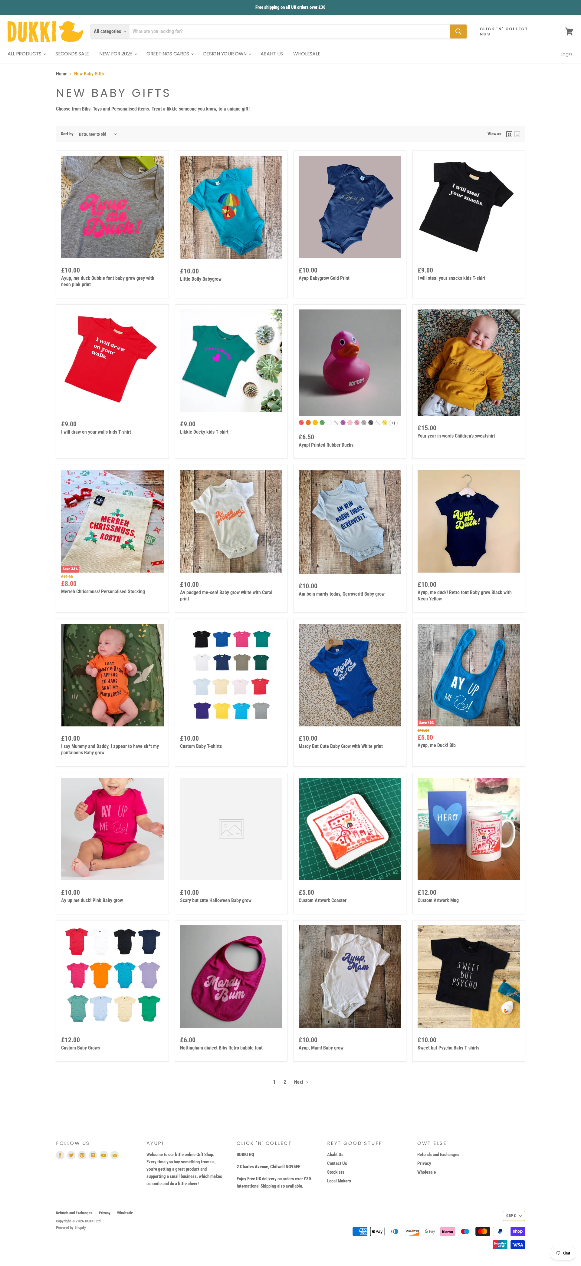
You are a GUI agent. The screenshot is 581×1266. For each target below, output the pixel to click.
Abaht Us (335, 1154)
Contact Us (337, 1163)
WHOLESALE (306, 53)
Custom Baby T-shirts (201, 746)
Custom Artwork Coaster (322, 900)
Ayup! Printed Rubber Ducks (326, 445)
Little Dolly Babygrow (201, 279)
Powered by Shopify (71, 1227)
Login (566, 54)
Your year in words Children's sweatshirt (456, 436)
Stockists (335, 1172)
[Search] (458, 31)
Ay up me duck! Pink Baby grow (92, 900)
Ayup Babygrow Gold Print (324, 278)
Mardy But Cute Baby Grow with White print (341, 746)
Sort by (67, 134)
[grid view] (509, 134)
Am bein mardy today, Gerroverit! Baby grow (342, 594)
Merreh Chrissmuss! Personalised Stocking (103, 591)
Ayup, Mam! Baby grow (321, 1048)
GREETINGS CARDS (168, 53)
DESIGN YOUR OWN (225, 53)
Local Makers (339, 1181)
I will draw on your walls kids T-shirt (96, 432)
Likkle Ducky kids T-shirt (204, 432)
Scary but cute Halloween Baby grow (215, 900)
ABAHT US (272, 53)
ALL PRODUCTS (25, 53)
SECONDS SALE (72, 53)
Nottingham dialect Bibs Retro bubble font (221, 1048)
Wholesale (426, 1172)
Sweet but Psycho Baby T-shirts (448, 1048)
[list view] (517, 134)
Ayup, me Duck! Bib (437, 745)
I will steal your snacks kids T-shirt (451, 278)
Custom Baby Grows (80, 1048)
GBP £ (511, 1215)
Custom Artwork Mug (438, 900)
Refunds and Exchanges (438, 1154)
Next (299, 1082)
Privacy (424, 1163)
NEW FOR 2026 (116, 53)
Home (61, 74)
